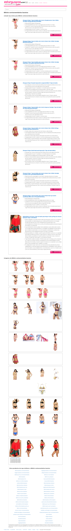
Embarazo (45, 2)
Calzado (33, 529)
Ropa (37, 529)
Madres (40, 2)
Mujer (33, 2)
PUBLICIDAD (6, 529)
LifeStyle (36, 2)
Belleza (29, 529)
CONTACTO (25, 529)
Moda (30, 2)
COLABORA (12, 529)
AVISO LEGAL (19, 529)
